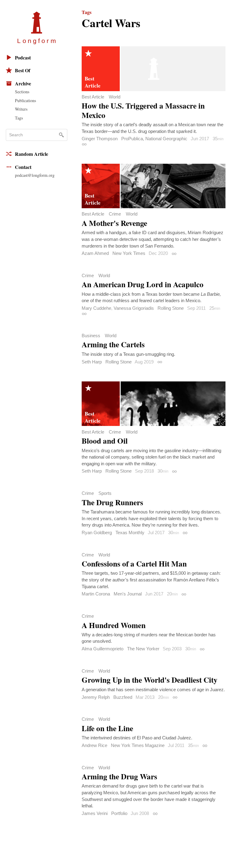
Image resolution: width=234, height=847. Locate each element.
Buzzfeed (122, 697)
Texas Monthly (129, 532)
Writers (21, 109)
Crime (115, 214)
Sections (22, 92)
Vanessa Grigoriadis (134, 308)
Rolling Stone (171, 308)
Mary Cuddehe (96, 308)
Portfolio (119, 813)
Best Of (22, 70)
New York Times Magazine (138, 745)
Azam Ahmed (95, 253)
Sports (105, 493)
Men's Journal (128, 593)
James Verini (95, 813)
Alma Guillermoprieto (102, 648)
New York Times (128, 253)
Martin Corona (96, 593)
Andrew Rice (94, 745)
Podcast (23, 57)
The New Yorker (143, 648)
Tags (19, 118)
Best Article (93, 97)
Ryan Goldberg (97, 532)
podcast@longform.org (35, 175)
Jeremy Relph (96, 697)
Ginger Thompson (100, 138)
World (114, 97)
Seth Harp (92, 361)
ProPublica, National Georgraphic (154, 138)
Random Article (31, 153)
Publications (25, 100)
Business (91, 335)
